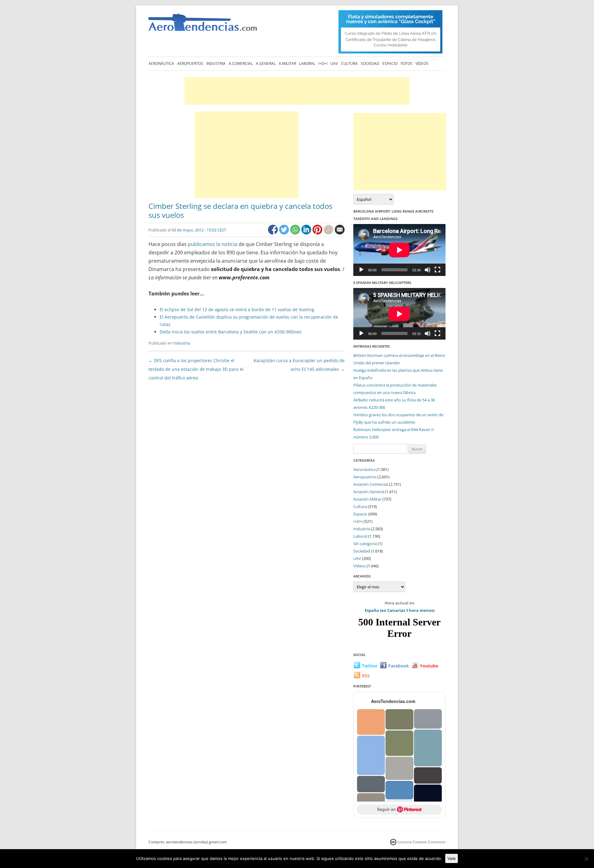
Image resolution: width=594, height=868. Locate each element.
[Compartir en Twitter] (284, 233)
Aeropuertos (190, 63)
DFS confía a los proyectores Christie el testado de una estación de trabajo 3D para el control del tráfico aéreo (195, 369)
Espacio (390, 63)
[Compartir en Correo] (340, 233)
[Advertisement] (297, 91)
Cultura (349, 63)
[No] (586, 859)
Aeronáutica (161, 63)
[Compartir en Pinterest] (318, 233)
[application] (399, 250)
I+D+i (322, 63)
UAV (334, 63)
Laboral (307, 63)
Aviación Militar (367, 499)
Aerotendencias (202, 24)
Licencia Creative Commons (422, 842)
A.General (266, 63)
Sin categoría (365, 543)
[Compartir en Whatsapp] (295, 233)
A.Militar (287, 63)
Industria (216, 63)
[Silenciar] (427, 270)
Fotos (406, 63)
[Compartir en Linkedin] (306, 233)
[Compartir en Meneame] (329, 233)
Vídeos (421, 63)
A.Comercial (241, 63)
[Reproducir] (361, 270)
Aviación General (368, 491)
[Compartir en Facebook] (273, 233)
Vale (451, 858)
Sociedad (370, 63)
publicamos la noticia (212, 244)
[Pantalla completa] (437, 270)
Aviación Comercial (370, 484)
